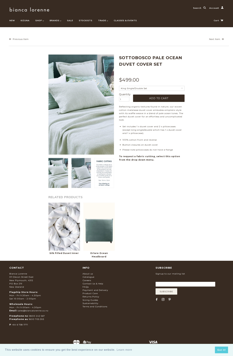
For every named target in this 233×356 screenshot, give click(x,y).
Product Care (90, 293)
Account (214, 8)
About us (88, 273)
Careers (87, 280)
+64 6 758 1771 (20, 324)
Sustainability (90, 303)
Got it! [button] (221, 349)
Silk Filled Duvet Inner (64, 253)
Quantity (124, 94)
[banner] (29, 9)
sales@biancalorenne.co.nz (33, 310)
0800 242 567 (37, 316)
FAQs (86, 287)
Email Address (172, 279)
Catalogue (88, 277)
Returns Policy (91, 296)
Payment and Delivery (95, 290)
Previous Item (20, 39)
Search (197, 8)
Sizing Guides (90, 300)
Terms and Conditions (95, 306)
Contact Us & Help (93, 283)
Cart (217, 20)
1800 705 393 (36, 319)
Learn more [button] (124, 349)
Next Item (215, 39)
